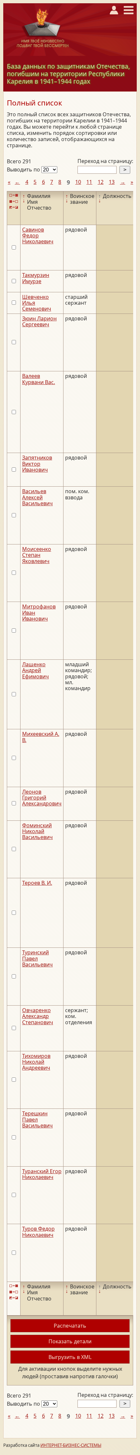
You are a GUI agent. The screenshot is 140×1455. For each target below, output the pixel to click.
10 (78, 182)
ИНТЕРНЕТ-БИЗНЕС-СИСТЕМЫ (70, 1445)
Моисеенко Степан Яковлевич (36, 555)
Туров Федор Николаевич (38, 1231)
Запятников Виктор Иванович (37, 463)
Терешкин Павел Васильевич (37, 1119)
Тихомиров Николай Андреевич (36, 1062)
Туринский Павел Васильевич (37, 958)
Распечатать (70, 1325)
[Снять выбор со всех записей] (14, 201)
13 (112, 182)
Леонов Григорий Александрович (42, 797)
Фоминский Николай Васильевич (37, 831)
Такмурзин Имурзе (35, 277)
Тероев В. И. (37, 882)
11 (89, 182)
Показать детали (70, 1341)
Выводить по (24, 169)
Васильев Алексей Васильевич (37, 497)
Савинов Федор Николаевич (37, 235)
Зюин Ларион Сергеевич (39, 321)
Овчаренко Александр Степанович (37, 1016)
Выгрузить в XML (70, 1357)
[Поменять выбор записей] (14, 207)
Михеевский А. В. (40, 736)
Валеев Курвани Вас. (38, 378)
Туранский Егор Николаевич (42, 1174)
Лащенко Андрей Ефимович (35, 670)
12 (101, 182)
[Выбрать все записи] (14, 195)
